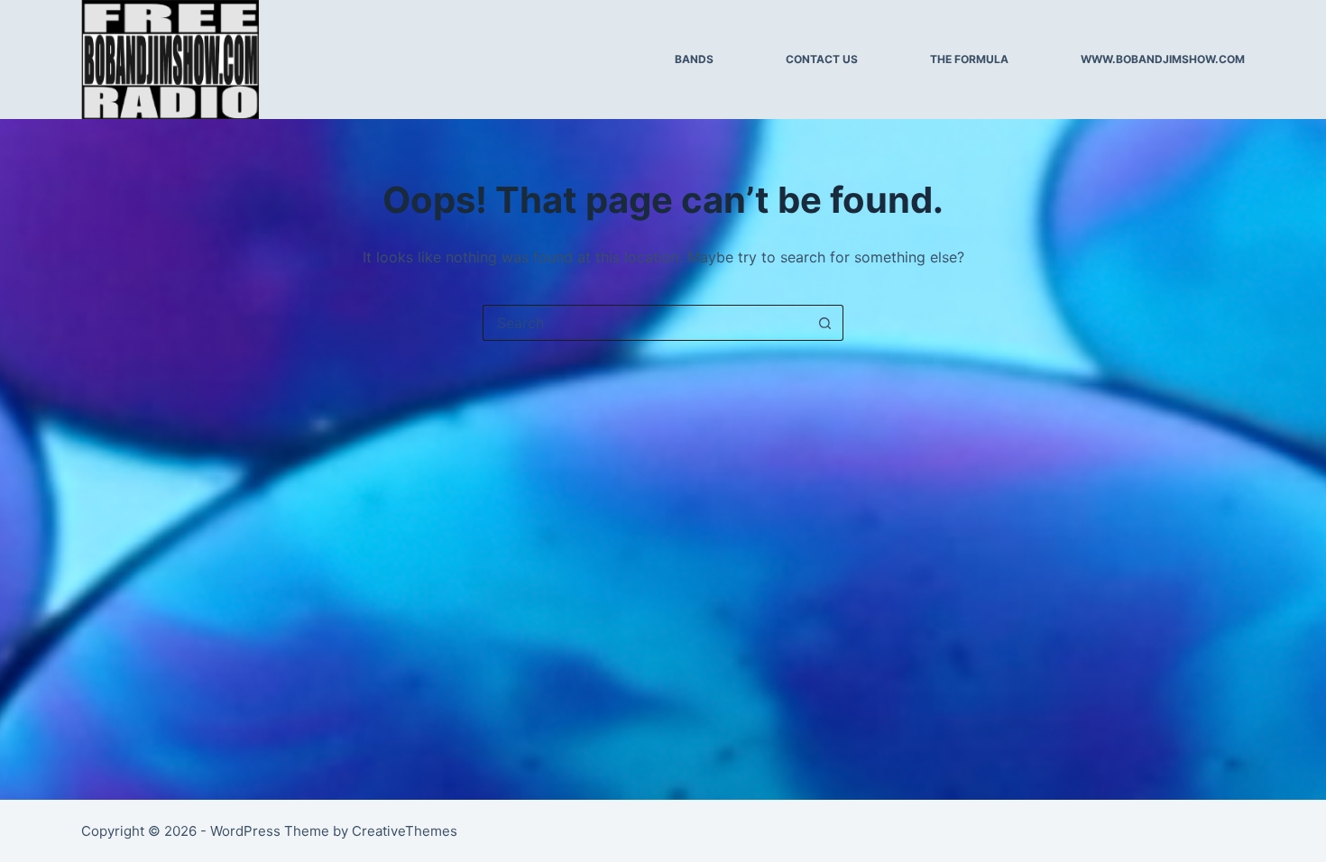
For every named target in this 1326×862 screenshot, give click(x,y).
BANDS (694, 59)
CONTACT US (822, 59)
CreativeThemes (404, 830)
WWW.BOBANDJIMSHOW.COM (1163, 59)
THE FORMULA (969, 59)
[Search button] (825, 323)
